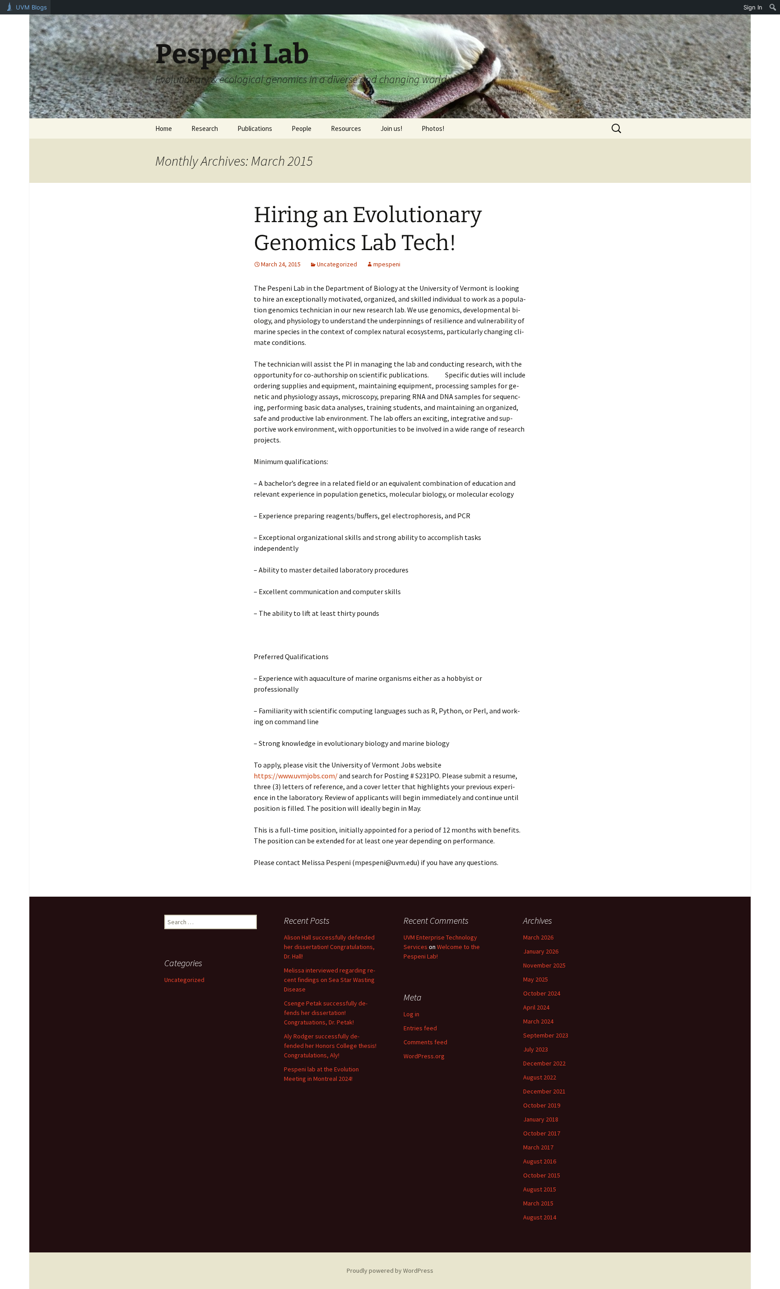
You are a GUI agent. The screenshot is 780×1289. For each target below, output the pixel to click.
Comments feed (425, 1042)
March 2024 (538, 1021)
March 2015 (538, 1203)
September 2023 (545, 1035)
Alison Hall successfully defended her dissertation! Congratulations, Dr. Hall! (329, 946)
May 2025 (535, 979)
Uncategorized (337, 264)
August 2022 (539, 1077)
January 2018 (540, 1119)
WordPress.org (424, 1056)
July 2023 (535, 1049)
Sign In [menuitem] (752, 7)
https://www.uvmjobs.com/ (296, 775)
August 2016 (539, 1161)
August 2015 (539, 1189)
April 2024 (536, 1007)
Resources (346, 128)
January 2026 (540, 951)
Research (204, 128)
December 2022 (544, 1063)
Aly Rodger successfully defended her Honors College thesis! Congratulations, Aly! (330, 1045)
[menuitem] (773, 7)
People (301, 128)
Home (163, 128)
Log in (411, 1014)
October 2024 (541, 993)
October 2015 (541, 1175)
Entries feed (420, 1028)
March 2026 (538, 937)
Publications (254, 128)
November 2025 (544, 965)
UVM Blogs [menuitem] (31, 7)
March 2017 (538, 1147)
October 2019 (541, 1105)
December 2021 (544, 1091)
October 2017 (541, 1133)
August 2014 (539, 1217)
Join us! (391, 128)
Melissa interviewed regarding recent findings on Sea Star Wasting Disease (329, 979)
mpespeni (386, 264)
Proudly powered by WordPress (390, 1270)
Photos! (433, 128)
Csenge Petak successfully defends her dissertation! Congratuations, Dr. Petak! (325, 1012)
